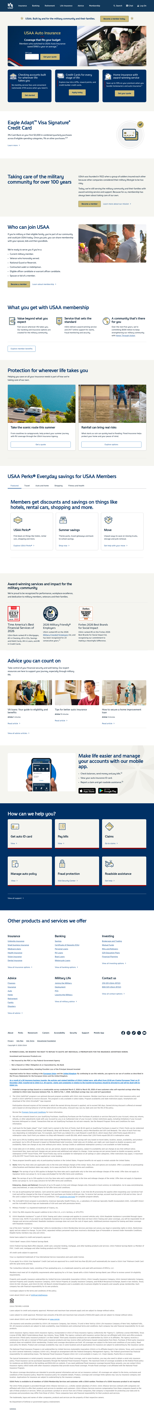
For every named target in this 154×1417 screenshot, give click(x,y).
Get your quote (51, 57)
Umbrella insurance (16, 941)
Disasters (12, 1006)
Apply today (79, 92)
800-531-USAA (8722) (111, 987)
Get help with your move (116, 545)
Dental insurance (15, 960)
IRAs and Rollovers (110, 949)
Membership (94, 6)
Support (85, 1033)
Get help (109, 880)
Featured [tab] (15, 485)
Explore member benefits (21, 348)
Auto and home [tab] (42, 485)
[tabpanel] (77, 528)
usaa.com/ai (54, 1319)
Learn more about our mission (116, 204)
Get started (31, 95)
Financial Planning (110, 956)
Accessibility (59, 1033)
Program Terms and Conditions (34, 1112)
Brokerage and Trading (112, 941)
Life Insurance (66, 6)
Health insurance (15, 952)
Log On (143, 6)
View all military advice (65, 1001)
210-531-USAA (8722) (111, 983)
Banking (35, 6)
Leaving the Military (63, 994)
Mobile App (99, 1033)
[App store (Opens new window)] (87, 791)
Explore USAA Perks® (24, 545)
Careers (45, 1033)
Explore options (111, 444)
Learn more (14, 145)
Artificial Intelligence (39, 1295)
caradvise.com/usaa (67, 1197)
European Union (49, 1074)
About (10, 1033)
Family (10, 1002)
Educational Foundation (46, 1041)
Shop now (64, 545)
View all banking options (65, 967)
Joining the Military (63, 983)
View (13, 843)
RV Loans (59, 952)
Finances (11, 983)
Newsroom (33, 1033)
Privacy (11, 1041)
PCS (56, 991)
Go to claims (110, 843)
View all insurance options (19, 967)
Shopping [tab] (59, 485)
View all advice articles (18, 733)
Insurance (22, 6)
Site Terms (30, 1041)
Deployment (60, 987)
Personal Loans (61, 949)
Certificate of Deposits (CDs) (67, 945)
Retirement (50, 6)
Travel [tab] (27, 485)
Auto (10, 991)
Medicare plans (14, 949)
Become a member (90, 204)
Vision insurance (15, 956)
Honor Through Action (125, 335)
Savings (58, 941)
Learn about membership (43, 284)
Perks (20, 1033)
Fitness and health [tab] (76, 485)
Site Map (19, 1041)
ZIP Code (28, 53)
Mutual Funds (108, 945)
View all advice (14, 1013)
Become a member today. (114, 18)
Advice (81, 6)
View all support (15, 898)
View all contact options (112, 993)
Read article (13, 723)
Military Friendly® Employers (55, 635)
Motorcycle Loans (62, 960)
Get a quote (41, 444)
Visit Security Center (67, 880)
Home (10, 994)
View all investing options (113, 963)
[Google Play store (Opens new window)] (108, 791)
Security (73, 1033)
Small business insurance (18, 945)
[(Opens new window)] (123, 1033)
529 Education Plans (111, 952)
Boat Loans (60, 956)
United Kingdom (69, 1074)
